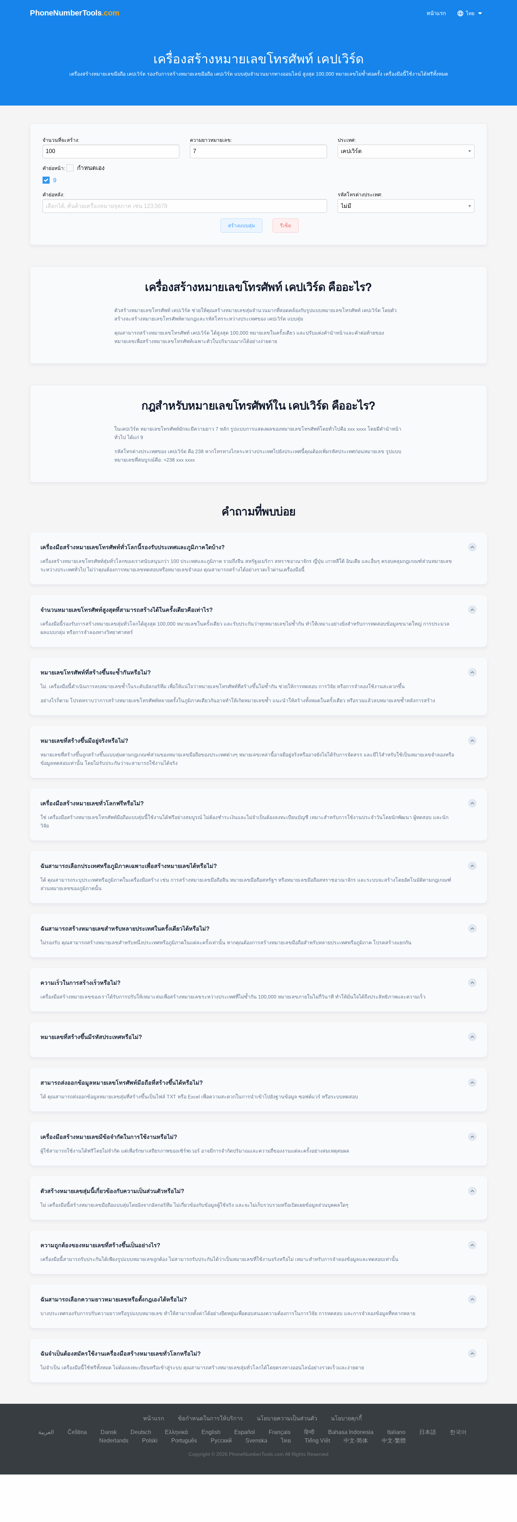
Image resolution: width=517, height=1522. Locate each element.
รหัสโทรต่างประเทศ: (360, 194)
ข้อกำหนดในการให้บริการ (210, 1418)
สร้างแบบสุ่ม (241, 225)
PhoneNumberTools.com (256, 1454)
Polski (150, 1441)
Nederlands (113, 1441)
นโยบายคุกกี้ (346, 1418)
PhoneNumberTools (75, 12)
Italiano (396, 1432)
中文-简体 (356, 1441)
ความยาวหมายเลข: (211, 140)
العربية (46, 1432)
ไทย (286, 1441)
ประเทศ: (347, 140)
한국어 (458, 1432)
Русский (221, 1441)
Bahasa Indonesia (351, 1432)
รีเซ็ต (285, 225)
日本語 (427, 1432)
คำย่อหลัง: (53, 194)
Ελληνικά (176, 1432)
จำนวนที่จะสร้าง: (61, 140)
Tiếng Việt (317, 1441)
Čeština (77, 1432)
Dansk (109, 1432)
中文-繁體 (394, 1441)
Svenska (256, 1441)
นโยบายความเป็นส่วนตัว (287, 1418)
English (211, 1432)
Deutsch (140, 1432)
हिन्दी (309, 1432)
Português (184, 1441)
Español (244, 1432)
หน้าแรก (436, 13)
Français (280, 1432)
